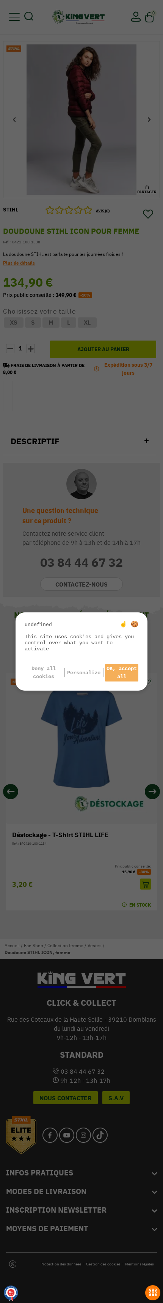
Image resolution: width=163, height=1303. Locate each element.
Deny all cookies (43, 673)
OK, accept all (122, 673)
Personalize (83, 673)
